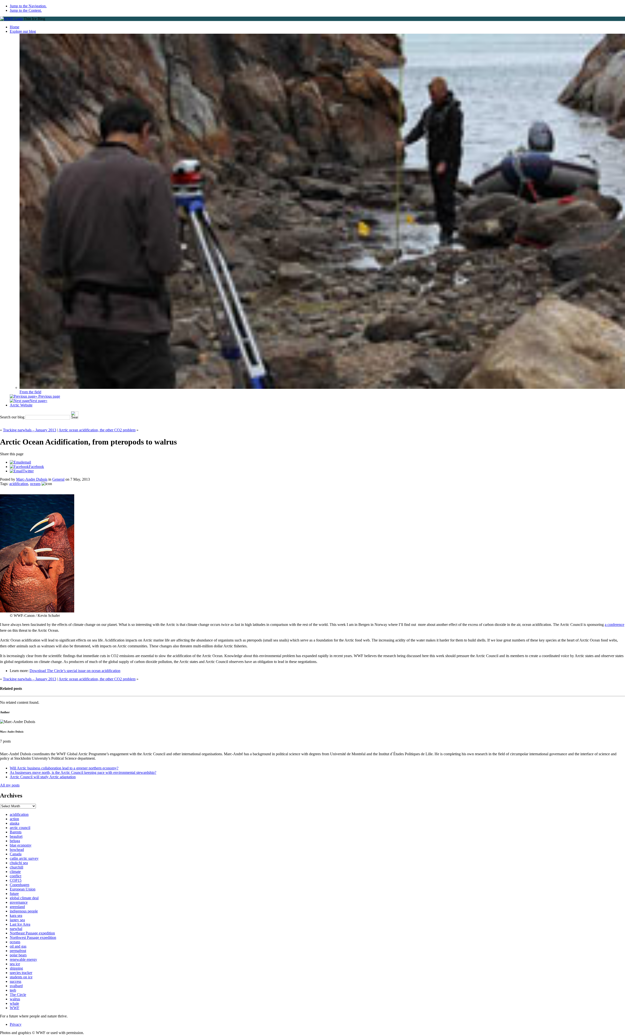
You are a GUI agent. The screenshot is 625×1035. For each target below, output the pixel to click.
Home (14, 27)
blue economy (20, 845)
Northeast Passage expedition (32, 933)
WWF (14, 1008)
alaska (14, 823)
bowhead (17, 850)
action (14, 819)
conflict (15, 876)
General (58, 479)
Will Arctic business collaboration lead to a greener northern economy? (64, 768)
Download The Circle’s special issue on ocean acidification (75, 671)
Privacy (15, 1024)
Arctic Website (21, 405)
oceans (35, 484)
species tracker (21, 973)
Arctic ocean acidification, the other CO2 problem (97, 430)
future (14, 893)
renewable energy (23, 959)
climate (15, 871)
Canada (15, 854)
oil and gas (18, 946)
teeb (13, 990)
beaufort (16, 836)
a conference (614, 624)
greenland (17, 907)
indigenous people (24, 911)
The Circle (18, 995)
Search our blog (12, 417)
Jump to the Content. (26, 10)
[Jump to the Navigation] (11, 19)
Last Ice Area (20, 924)
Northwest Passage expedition (33, 937)
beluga (15, 841)
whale (14, 1003)
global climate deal (24, 898)
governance (19, 902)
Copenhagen (19, 885)
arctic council (20, 828)
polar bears (18, 955)
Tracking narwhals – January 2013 (29, 430)
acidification (18, 484)
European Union (22, 889)
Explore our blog (23, 31)
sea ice (15, 964)
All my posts (10, 785)
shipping (16, 968)
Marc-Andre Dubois (31, 479)
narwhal (16, 929)
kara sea (16, 915)
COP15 (15, 880)
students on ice (21, 977)
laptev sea (17, 920)
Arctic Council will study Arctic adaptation (43, 777)
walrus (15, 999)
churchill (16, 867)
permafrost (18, 951)
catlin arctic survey (24, 858)
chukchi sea (19, 863)
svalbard (16, 986)
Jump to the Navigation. (28, 6)
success (15, 981)
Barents (15, 832)
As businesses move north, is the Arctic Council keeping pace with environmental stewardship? (83, 772)
